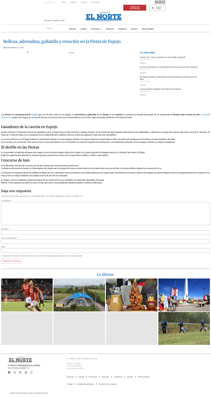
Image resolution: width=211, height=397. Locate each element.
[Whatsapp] (31, 372)
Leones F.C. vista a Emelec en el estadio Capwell (162, 57)
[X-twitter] (14, 372)
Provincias (95, 29)
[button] (99, 358)
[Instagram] (20, 372)
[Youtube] (163, 2)
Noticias (72, 29)
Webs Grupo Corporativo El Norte (83, 358)
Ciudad (83, 29)
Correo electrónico (9, 238)
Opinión (134, 29)
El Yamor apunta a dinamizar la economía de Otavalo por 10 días (168, 78)
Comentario (6, 201)
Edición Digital (148, 29)
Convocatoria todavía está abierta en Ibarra (160, 89)
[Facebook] (156, 2)
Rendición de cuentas (108, 384)
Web (3, 247)
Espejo (34, 114)
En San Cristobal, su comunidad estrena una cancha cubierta (169, 67)
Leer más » (143, 63)
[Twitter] (160, 2)
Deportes (110, 29)
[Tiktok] (25, 372)
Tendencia (122, 29)
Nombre (5, 229)
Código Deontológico (86, 384)
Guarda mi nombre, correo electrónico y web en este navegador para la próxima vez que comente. (43, 256)
